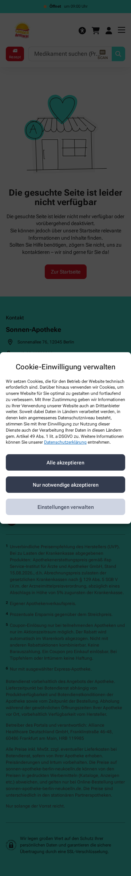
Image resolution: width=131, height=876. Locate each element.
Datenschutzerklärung (65, 442)
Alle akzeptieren (65, 463)
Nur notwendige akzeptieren (66, 485)
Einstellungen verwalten (65, 507)
